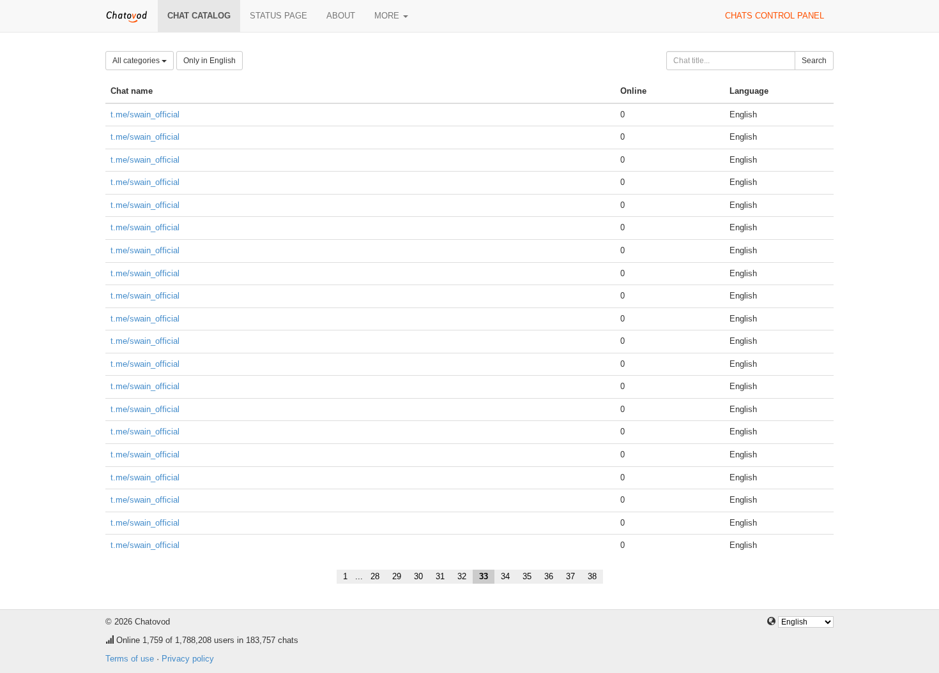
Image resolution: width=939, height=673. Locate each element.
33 (483, 576)
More (388, 15)
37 (570, 576)
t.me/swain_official (145, 114)
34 (505, 576)
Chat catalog (199, 15)
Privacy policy (188, 658)
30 (418, 576)
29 (396, 576)
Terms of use (129, 658)
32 (461, 576)
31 (440, 576)
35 (527, 576)
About (340, 15)
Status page (278, 15)
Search (814, 60)
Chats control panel (774, 15)
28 (374, 576)
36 (548, 576)
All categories (137, 60)
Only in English (209, 60)
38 (592, 576)
